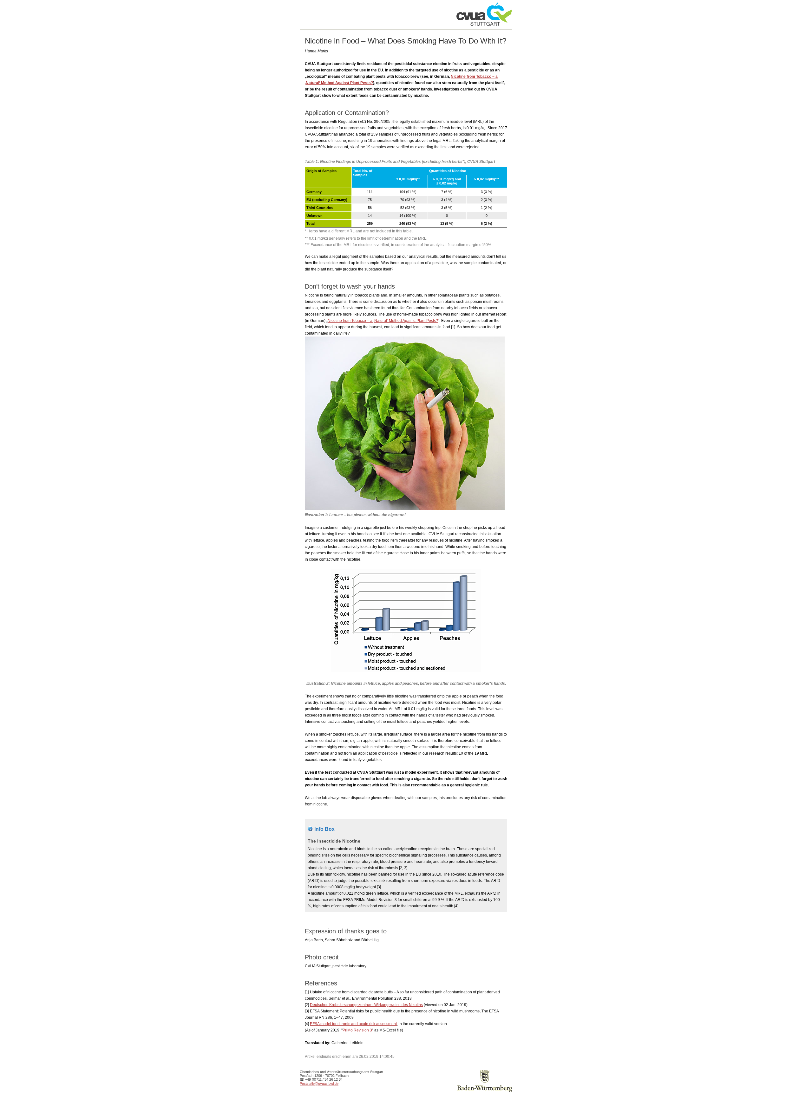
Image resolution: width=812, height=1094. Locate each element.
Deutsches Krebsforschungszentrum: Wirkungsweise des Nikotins (366, 1005)
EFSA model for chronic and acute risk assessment (353, 1024)
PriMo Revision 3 (357, 1030)
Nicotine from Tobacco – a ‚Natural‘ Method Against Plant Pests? (383, 320)
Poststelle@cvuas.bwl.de (319, 1083)
